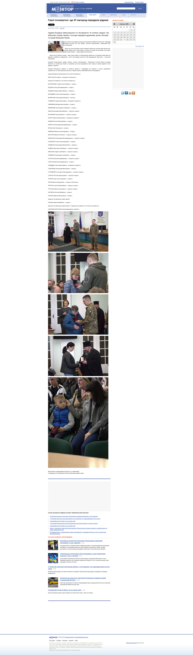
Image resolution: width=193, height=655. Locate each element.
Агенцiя (62, 28)
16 (134, 35)
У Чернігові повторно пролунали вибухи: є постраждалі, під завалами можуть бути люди (75, 518)
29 (131, 39)
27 (124, 39)
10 (115, 35)
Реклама (58, 640)
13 (124, 35)
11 (118, 35)
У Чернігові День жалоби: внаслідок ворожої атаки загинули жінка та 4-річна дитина (74, 523)
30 (134, 39)
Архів (76, 640)
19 (121, 37)
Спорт (124, 15)
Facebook (81, 2)
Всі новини (139, 46)
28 (127, 39)
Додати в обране (139, 2)
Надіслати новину (129, 2)
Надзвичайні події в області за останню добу (62, 521)
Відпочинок (113, 15)
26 (121, 39)
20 (124, 37)
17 (115, 37)
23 (134, 37)
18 (118, 37)
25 (118, 39)
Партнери (64, 640)
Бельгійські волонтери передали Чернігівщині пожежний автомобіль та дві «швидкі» (74, 516)
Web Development (131, 643)
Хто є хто (133, 15)
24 (115, 39)
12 (121, 35)
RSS (74, 2)
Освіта (103, 15)
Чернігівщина (54, 15)
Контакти (71, 640)
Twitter (77, 2)
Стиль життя (92, 15)
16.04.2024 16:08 (53, 28)
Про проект (52, 640)
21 (127, 37)
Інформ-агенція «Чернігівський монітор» (62, 6)
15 (131, 35)
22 (131, 37)
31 (115, 42)
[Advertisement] (79, 496)
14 (127, 35)
